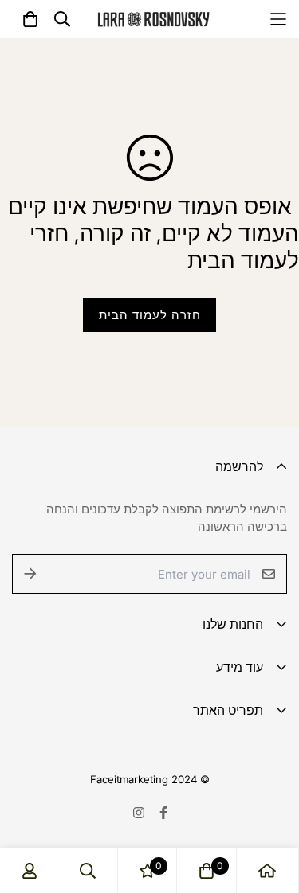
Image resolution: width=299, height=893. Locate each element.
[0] (206, 871)
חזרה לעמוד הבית (150, 314)
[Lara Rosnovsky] (153, 19)
